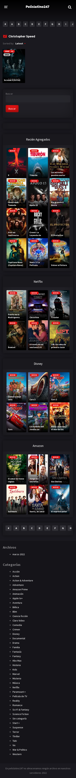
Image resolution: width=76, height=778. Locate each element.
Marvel (16, 674)
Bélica (16, 607)
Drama (16, 642)
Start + (16, 723)
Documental (19, 638)
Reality (16, 700)
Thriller (16, 736)
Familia (16, 647)
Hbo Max (17, 660)
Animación (18, 593)
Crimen (16, 629)
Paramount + (19, 691)
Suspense (18, 727)
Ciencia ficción (20, 616)
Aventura (17, 602)
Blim (15, 611)
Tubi (15, 740)
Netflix (16, 687)
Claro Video (19, 620)
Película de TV (20, 696)
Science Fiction (21, 714)
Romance (17, 705)
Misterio (17, 678)
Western (17, 754)
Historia (17, 665)
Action (16, 576)
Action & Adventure (23, 580)
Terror (16, 731)
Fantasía (17, 651)
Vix (14, 745)
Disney (16, 634)
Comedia (17, 625)
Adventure (18, 585)
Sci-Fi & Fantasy (21, 709)
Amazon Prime (20, 589)
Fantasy (17, 656)
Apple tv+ (18, 598)
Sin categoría (20, 718)
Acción (16, 571)
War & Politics (20, 749)
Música (16, 682)
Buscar (9, 93)
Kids (15, 669)
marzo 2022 (19, 554)
